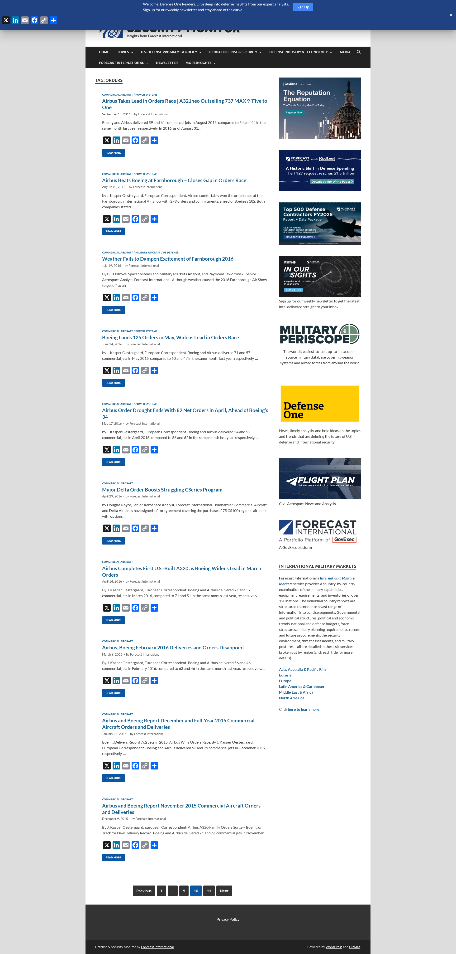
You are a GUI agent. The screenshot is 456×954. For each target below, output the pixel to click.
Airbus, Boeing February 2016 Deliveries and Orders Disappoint (173, 647)
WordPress (334, 947)
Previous (144, 890)
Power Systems (146, 94)
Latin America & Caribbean (301, 686)
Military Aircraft (148, 252)
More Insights (198, 63)
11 (209, 890)
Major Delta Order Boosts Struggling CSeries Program (162, 489)
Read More (111, 151)
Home (104, 52)
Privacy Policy (228, 919)
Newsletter (167, 63)
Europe (285, 680)
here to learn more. (304, 709)
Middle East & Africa (296, 692)
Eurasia (285, 675)
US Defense (171, 252)
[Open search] (358, 52)
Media (345, 52)
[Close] (451, 15)
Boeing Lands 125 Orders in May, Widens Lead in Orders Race (170, 337)
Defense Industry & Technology (298, 52)
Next (224, 890)
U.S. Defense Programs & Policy (169, 52)
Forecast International (121, 63)
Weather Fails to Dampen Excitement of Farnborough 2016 (167, 259)
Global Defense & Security (233, 52)
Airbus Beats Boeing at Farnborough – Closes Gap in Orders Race (174, 180)
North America (291, 698)
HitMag (354, 947)
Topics (123, 52)
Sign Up (303, 7)
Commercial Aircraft (117, 94)
